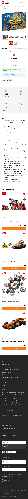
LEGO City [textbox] (14, 461)
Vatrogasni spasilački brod (9, 261)
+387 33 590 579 (11, 428)
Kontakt (5, 480)
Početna (4, 6)
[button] (25, 2)
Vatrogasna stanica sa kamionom (11, 221)
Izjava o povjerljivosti (7, 367)
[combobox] (14, 462)
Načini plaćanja (5, 364)
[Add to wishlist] (13, 55)
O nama (4, 361)
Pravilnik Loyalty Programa (8, 374)
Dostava (4, 382)
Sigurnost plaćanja (6, 380)
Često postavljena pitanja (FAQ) (10, 369)
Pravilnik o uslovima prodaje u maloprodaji (12, 377)
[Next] (24, 37)
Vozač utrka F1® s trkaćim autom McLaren (14, 341)
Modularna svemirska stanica (10, 301)
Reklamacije (5, 385)
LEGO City (9, 6)
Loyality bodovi (7, 110)
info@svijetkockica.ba (10, 435)
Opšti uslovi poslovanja (8, 372)
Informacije (9, 82)
